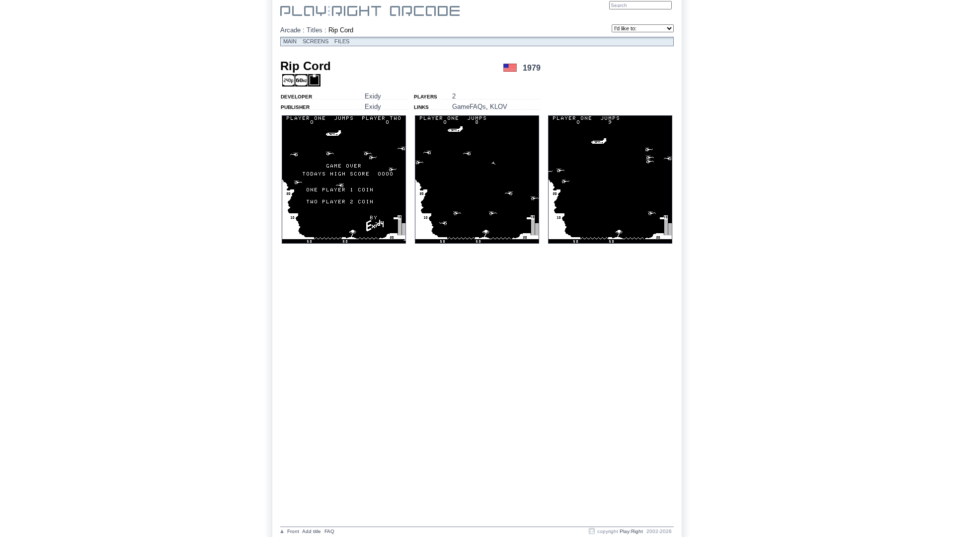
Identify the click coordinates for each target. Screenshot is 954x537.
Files (341, 41)
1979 (532, 68)
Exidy (373, 96)
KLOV (498, 106)
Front (293, 531)
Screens (315, 41)
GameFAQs (469, 106)
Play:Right (631, 531)
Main (290, 41)
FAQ (329, 531)
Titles (314, 30)
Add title (311, 531)
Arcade (290, 30)
